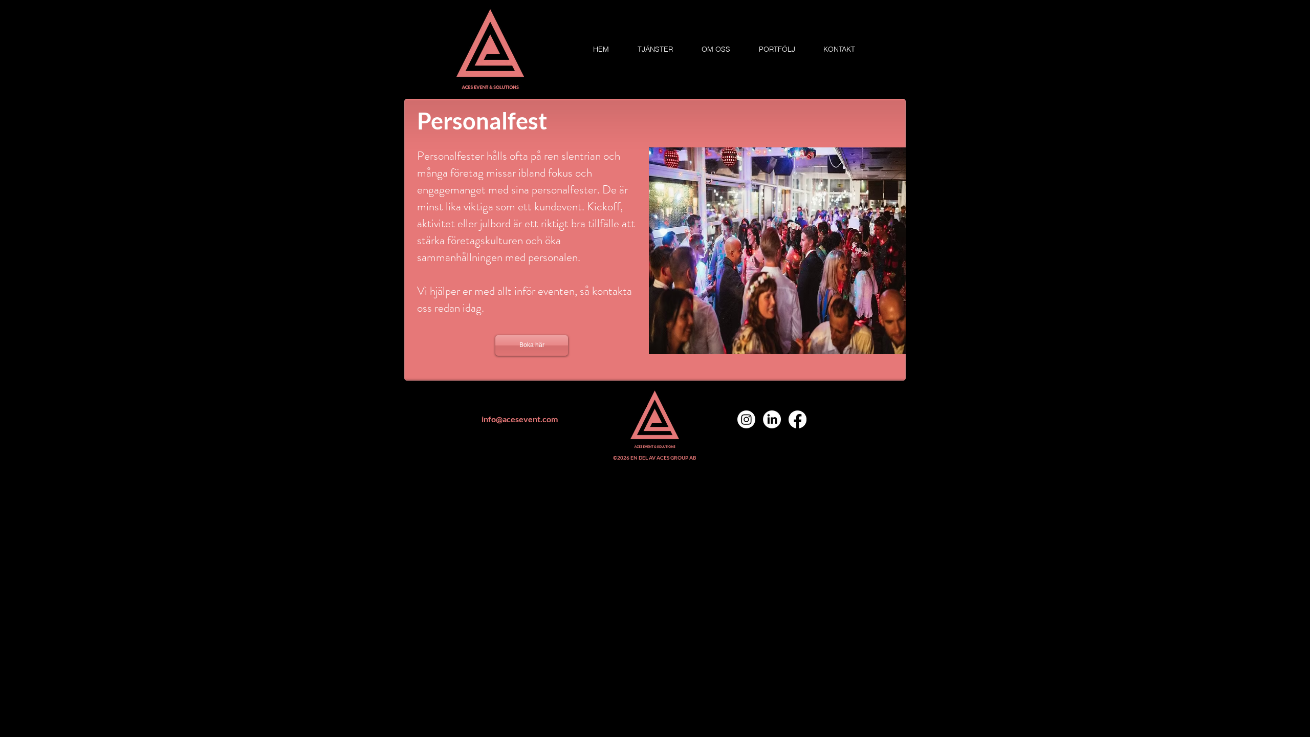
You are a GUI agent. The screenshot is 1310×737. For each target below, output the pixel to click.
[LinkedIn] (772, 419)
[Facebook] (797, 419)
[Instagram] (746, 419)
